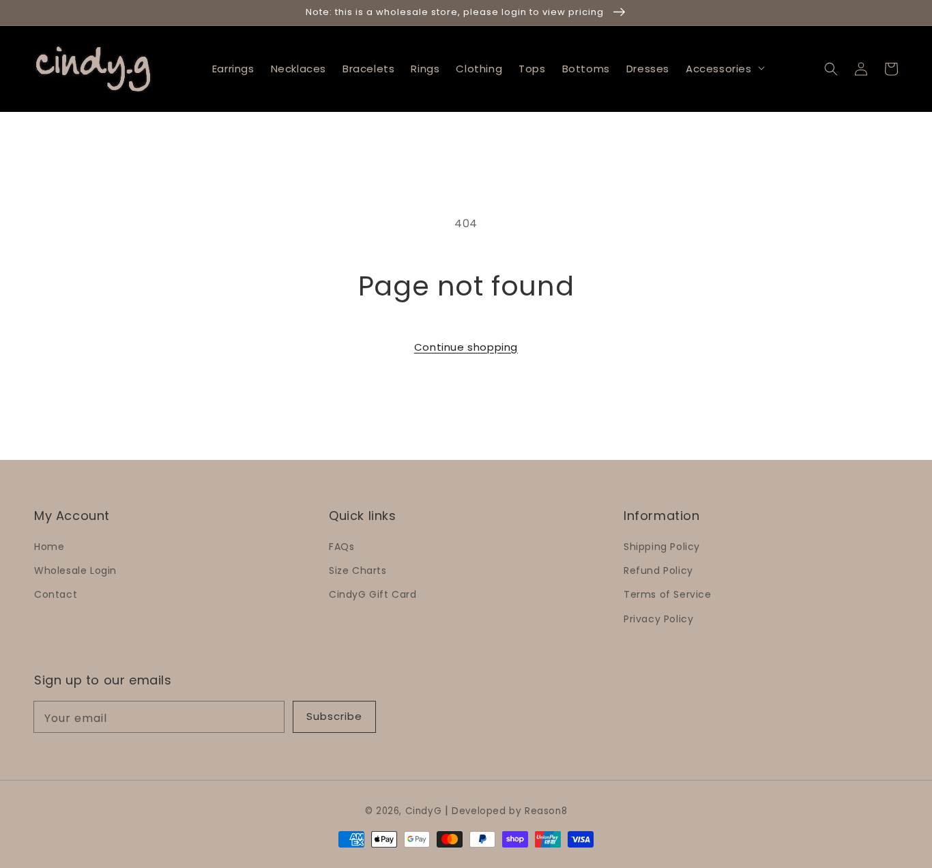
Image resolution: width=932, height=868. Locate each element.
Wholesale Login (75, 570)
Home (49, 546)
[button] (831, 68)
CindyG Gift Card (373, 594)
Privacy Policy (658, 619)
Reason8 (546, 811)
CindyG (423, 811)
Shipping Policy (662, 546)
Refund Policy (658, 570)
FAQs (341, 546)
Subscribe (334, 716)
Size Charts (358, 570)
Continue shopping (466, 347)
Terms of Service (668, 594)
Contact (55, 594)
